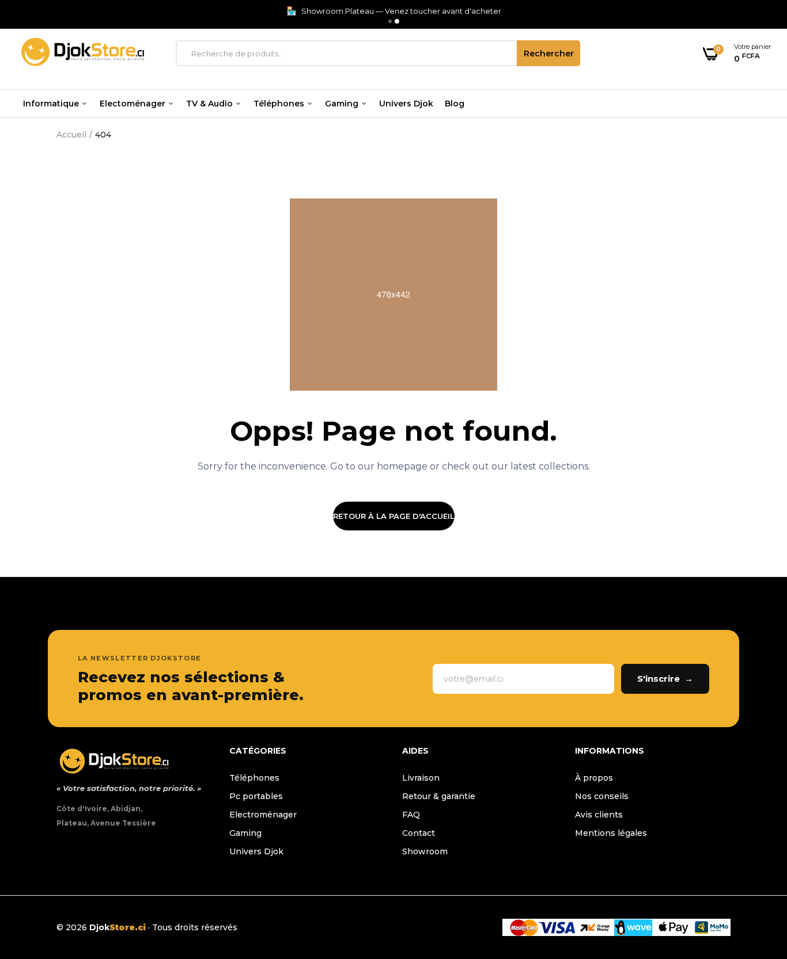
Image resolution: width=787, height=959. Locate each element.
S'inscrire (665, 678)
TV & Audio (210, 103)
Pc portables (256, 796)
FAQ (411, 814)
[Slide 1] (390, 21)
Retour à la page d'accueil (394, 516)
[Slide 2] (397, 21)
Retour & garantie (438, 796)
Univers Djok (406, 103)
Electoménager (134, 103)
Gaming (343, 103)
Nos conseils (602, 796)
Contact (418, 833)
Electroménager (263, 814)
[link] (755, 875)
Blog (454, 103)
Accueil (71, 134)
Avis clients (599, 814)
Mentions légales (611, 833)
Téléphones (280, 103)
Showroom (425, 851)
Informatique (52, 103)
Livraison (421, 778)
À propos (594, 778)
